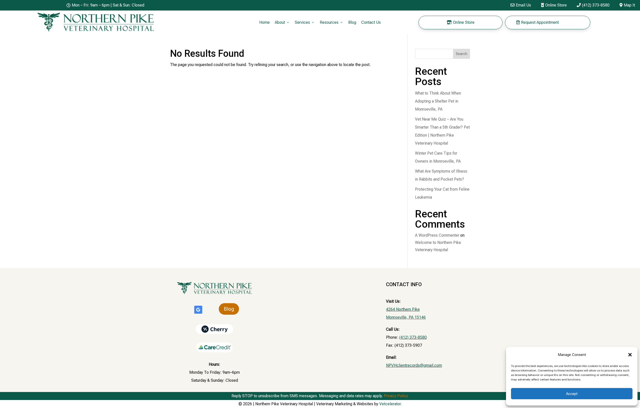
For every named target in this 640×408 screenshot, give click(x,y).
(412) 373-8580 (593, 5)
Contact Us (371, 22)
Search (461, 54)
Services (305, 22)
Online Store (554, 5)
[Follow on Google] (198, 310)
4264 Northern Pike (403, 309)
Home (264, 22)
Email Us (520, 5)
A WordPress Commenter (437, 235)
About (282, 22)
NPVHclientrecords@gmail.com (414, 365)
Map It (627, 5)
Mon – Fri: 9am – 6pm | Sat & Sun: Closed (105, 5)
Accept (572, 393)
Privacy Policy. (396, 395)
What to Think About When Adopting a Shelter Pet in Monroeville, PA (438, 101)
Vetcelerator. (390, 403)
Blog (352, 22)
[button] (630, 354)
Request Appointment (537, 22)
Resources (331, 22)
